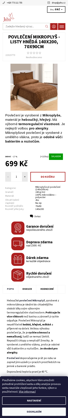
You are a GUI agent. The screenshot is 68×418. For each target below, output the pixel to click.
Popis (10, 289)
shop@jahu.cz (58, 2)
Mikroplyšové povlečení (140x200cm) (47, 188)
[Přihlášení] (54, 26)
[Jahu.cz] (34, 17)
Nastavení (34, 401)
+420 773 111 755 (14, 2)
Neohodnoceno (34, 57)
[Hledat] (47, 26)
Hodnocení (47, 289)
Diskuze (27, 289)
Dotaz (38, 216)
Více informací (27, 392)
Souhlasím (34, 412)
